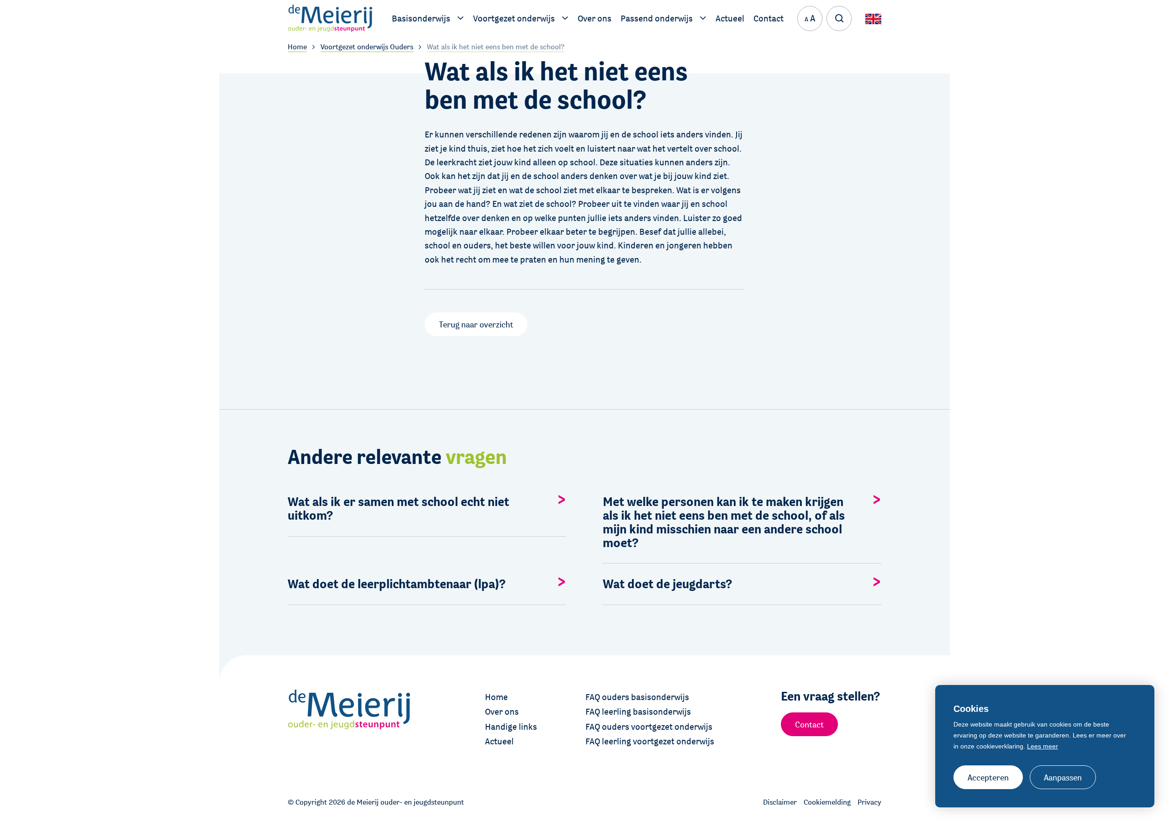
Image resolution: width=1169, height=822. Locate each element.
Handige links (511, 726)
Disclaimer (780, 802)
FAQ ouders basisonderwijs (637, 696)
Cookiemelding (827, 802)
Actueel (499, 741)
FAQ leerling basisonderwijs (638, 711)
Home (496, 696)
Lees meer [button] (1042, 746)
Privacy (869, 802)
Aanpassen (1063, 777)
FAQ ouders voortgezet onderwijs (648, 726)
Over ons (502, 711)
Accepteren (988, 777)
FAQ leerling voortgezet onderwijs (649, 741)
